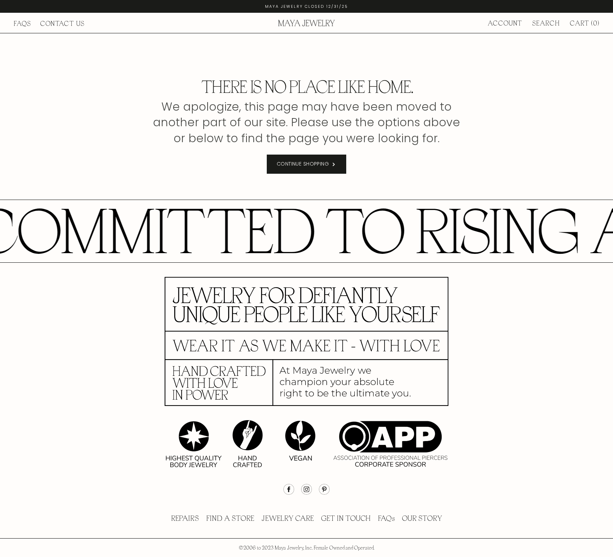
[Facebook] (288, 492)
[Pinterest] (324, 492)
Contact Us (62, 23)
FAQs (22, 23)
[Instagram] (306, 492)
